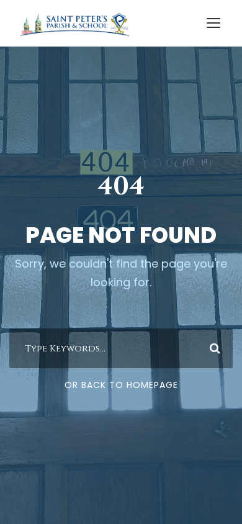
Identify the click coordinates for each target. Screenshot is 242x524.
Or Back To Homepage (121, 385)
